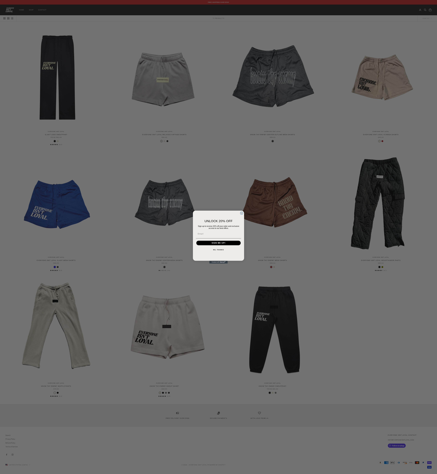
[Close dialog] (241, 213)
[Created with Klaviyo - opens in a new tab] (218, 262)
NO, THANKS (218, 250)
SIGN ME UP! (218, 243)
